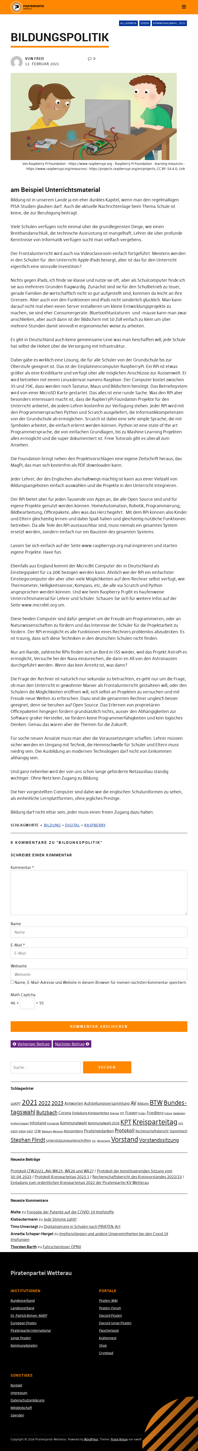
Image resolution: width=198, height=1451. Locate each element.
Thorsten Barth (24, 1246)
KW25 (14, 1131)
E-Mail (16, 945)
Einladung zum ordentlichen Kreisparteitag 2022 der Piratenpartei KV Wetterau (80, 1182)
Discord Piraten (110, 1315)
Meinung (58, 1131)
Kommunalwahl (73, 1122)
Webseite (19, 966)
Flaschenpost (109, 1330)
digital (72, 825)
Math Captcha (23, 994)
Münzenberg (73, 1131)
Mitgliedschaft (21, 1408)
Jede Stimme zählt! (60, 1219)
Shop (103, 1345)
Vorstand (124, 1139)
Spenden (17, 1415)
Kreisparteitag (155, 1122)
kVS (180, 1123)
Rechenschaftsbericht (152, 1131)
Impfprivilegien (20, 1123)
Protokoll (124, 1131)
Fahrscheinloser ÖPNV (62, 1246)
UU (94, 1140)
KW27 (30, 1131)
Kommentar (22, 867)
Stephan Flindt (28, 1139)
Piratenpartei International (31, 1330)
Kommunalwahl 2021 (169, 23)
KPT (126, 1122)
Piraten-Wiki (108, 1300)
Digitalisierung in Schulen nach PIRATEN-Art (82, 1226)
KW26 (22, 1131)
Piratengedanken (99, 1130)
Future (168, 1113)
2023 (57, 1102)
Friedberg (155, 1112)
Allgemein (128, 23)
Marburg (47, 1131)
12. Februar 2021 (42, 64)
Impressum (19, 1393)
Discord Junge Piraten (115, 1323)
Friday (142, 1113)
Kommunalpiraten (24, 1345)
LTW (38, 1131)
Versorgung (103, 1140)
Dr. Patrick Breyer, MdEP (29, 1315)
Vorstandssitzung (159, 1140)
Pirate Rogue (119, 1439)
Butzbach (46, 1112)
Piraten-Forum (110, 1308)
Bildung (52, 825)
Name (16, 923)
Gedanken (179, 1113)
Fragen (131, 1112)
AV (133, 1103)
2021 (29, 1102)
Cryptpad (106, 1353)
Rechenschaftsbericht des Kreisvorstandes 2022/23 (137, 1176)
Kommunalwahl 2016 (104, 1123)
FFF (122, 1113)
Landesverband (22, 1308)
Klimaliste (53, 1123)
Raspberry (95, 825)
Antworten (73, 1103)
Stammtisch (178, 1131)
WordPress (91, 1439)
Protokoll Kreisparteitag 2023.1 (62, 1176)
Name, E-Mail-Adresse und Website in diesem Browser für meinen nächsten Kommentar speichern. (101, 982)
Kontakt (16, 1385)
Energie (114, 1113)
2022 (44, 1102)
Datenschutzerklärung (27, 1400)
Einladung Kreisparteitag (90, 1113)
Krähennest (107, 1338)
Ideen (145, 23)
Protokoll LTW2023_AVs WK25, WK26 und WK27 (52, 1171)
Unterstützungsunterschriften (68, 1140)
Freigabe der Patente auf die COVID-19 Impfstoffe (70, 1212)
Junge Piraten (21, 1338)
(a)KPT (16, 1103)
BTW (156, 1102)
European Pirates (23, 1323)
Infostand (38, 1122)
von (34, 58)
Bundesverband (23, 1300)
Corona (64, 1112)
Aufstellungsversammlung (107, 1103)
